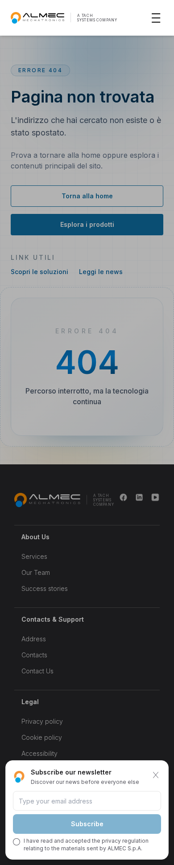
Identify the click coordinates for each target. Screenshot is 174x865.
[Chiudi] (156, 775)
